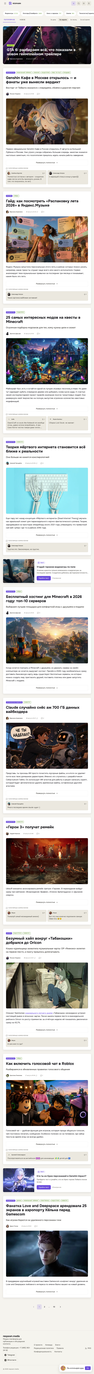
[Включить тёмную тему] (84, 3)
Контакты (58, 1352)
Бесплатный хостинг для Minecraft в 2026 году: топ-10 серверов (44, 598)
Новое (22, 20)
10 (54, 1307)
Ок (88, 1368)
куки (82, 1368)
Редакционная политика (44, 1348)
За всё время (85, 20)
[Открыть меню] (5, 3)
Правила (60, 1348)
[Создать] (73, 3)
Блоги (57, 1345)
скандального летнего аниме (39, 1013)
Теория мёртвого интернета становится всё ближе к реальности (45, 449)
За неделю (63, 20)
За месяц (73, 20)
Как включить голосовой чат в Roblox (40, 1063)
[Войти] (89, 3)
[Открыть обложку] (47, 121)
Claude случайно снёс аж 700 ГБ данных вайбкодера (42, 709)
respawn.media (11, 1336)
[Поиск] (78, 3)
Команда (48, 1345)
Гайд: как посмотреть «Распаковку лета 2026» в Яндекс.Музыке (42, 203)
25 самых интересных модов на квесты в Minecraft (43, 319)
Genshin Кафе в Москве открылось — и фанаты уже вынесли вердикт (41, 79)
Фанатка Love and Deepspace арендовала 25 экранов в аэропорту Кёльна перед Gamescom (46, 1210)
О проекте (38, 1345)
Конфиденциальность (43, 1352)
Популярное (9, 20)
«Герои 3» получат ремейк (30, 827)
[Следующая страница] (60, 1306)
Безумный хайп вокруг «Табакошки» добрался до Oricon (39, 940)
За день (53, 20)
